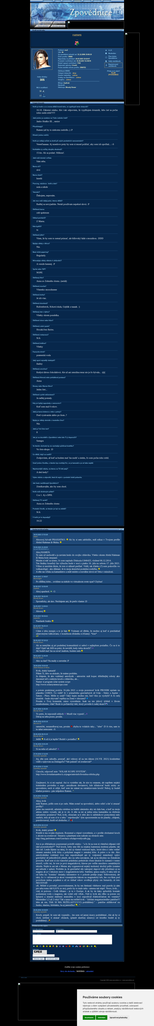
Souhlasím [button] (89, 1017)
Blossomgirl (38, 578)
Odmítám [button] (101, 1017)
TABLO (58, 1)
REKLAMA (97, 1)
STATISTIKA (67, 1)
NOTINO (80, 971)
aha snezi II (37, 723)
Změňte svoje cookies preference (77, 967)
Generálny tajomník (40, 756)
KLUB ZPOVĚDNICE (113, 74)
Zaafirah (36, 588)
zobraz (74, 75)
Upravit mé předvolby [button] (118, 1017)
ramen (36, 536)
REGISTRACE (48, 1)
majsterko (37, 618)
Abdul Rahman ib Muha (41, 667)
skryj (74, 73)
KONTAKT (107, 1)
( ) (47, 549)
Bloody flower (38, 598)
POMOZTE (87, 1)
